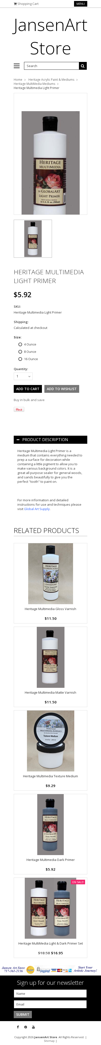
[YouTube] (33, 1027)
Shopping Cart (27, 3)
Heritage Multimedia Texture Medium (50, 776)
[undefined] (50, 154)
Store (51, 36)
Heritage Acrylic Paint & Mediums (51, 80)
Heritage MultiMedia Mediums (34, 84)
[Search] (83, 66)
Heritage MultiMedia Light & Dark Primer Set (50, 943)
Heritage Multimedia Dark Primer (50, 860)
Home (18, 80)
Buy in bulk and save (29, 400)
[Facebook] (18, 1027)
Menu (80, 4)
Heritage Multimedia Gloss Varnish (50, 609)
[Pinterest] (25, 1027)
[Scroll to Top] (93, 1027)
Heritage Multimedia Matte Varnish (50, 692)
